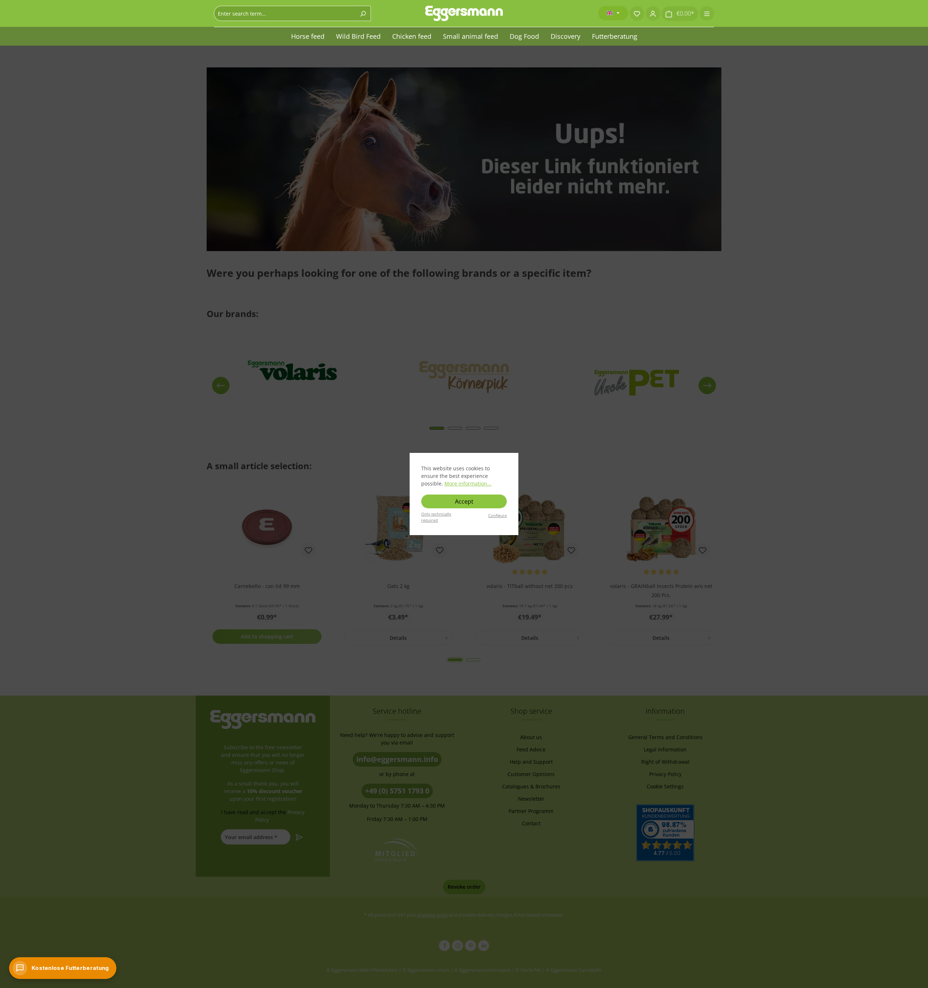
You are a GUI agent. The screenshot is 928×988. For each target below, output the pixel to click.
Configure (497, 515)
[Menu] (707, 13)
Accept (464, 501)
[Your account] (653, 13)
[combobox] (285, 13)
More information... (468, 483)
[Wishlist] (637, 13)
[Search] (363, 13)
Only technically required (436, 517)
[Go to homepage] (463, 13)
